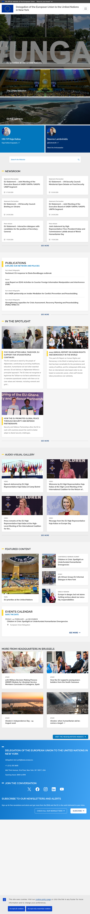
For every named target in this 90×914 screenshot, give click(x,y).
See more (45, 246)
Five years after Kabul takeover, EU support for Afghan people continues (21, 355)
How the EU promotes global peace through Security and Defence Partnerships (21, 421)
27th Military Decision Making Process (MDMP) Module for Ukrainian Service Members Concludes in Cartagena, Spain (22, 682)
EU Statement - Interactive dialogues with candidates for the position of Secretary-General (22, 229)
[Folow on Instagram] (45, 789)
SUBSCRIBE (77, 811)
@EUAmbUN (52, 143)
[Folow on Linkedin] (53, 789)
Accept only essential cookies (39, 909)
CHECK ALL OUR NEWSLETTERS (49, 811)
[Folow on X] (29, 789)
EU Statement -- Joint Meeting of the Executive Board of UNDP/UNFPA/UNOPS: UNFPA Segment (67, 206)
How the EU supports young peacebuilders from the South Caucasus (65, 681)
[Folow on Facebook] (37, 789)
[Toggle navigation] (85, 8)
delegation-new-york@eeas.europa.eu (19, 760)
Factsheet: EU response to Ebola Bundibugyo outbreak (28, 273)
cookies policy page (43, 899)
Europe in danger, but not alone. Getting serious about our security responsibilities (71, 597)
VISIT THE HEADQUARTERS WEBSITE (69, 737)
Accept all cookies (16, 909)
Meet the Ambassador (55, 148)
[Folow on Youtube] (62, 789)
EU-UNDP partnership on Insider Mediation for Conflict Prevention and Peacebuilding (41, 294)
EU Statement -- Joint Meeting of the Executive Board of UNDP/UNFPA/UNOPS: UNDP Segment (22, 184)
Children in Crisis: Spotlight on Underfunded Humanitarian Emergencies (70, 562)
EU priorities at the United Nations (18, 600)
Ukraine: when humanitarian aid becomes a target (65, 722)
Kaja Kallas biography (10, 143)
